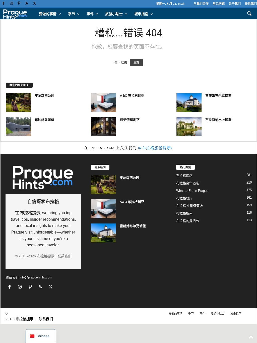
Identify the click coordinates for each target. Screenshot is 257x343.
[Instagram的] (11, 3)
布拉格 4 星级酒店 (189, 206)
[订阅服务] (27, 3)
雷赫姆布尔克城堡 (218, 95)
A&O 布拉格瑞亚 (132, 95)
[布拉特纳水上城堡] (189, 126)
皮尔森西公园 (44, 95)
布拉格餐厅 (184, 198)
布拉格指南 (184, 213)
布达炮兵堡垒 (44, 119)
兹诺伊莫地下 (130, 119)
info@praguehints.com (36, 277)
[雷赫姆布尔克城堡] (189, 102)
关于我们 (235, 4)
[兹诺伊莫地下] (103, 126)
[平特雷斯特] (19, 3)
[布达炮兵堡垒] (18, 126)
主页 (136, 62)
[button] (249, 13)
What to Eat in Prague (192, 191)
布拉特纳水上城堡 (218, 119)
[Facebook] (4, 3)
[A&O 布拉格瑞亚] (103, 102)
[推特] (35, 3)
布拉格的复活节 (187, 221)
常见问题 (219, 4)
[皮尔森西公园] (18, 102)
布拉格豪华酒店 (187, 183)
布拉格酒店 (184, 176)
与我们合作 (201, 4)
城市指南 (141, 13)
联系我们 (251, 4)
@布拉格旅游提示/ (155, 147)
